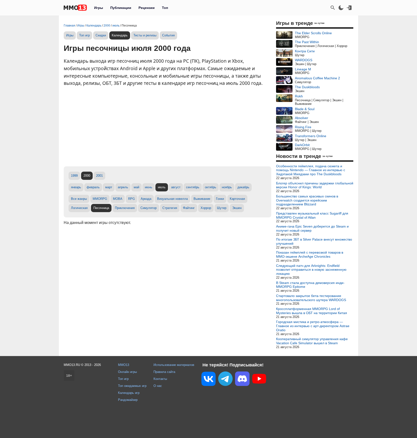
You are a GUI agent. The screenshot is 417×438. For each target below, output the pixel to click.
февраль (93, 187)
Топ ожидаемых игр (132, 386)
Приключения (125, 208)
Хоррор (206, 208)
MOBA (117, 199)
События (168, 35)
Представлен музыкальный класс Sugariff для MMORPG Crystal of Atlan (312, 215)
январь (76, 187)
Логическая (79, 208)
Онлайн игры (127, 372)
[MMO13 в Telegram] (225, 379)
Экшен (237, 208)
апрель (123, 187)
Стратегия (169, 208)
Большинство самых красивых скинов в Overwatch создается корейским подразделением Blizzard (307, 200)
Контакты (160, 379)
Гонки (220, 199)
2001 (99, 175)
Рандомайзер (128, 400)
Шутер (221, 208)
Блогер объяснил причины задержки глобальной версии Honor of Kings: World (314, 185)
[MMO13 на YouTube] (259, 379)
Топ (165, 8)
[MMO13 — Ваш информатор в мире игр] (75, 8)
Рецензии (147, 8)
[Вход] (349, 8)
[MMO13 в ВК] (208, 380)
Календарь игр (128, 393)
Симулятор (148, 208)
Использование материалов (173, 365)
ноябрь (227, 187)
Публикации (120, 8)
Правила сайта (164, 372)
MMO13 (123, 365)
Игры (98, 8)
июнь (148, 187)
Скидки (101, 35)
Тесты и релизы (144, 35)
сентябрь (192, 187)
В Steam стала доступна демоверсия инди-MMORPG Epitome (310, 285)
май (136, 187)
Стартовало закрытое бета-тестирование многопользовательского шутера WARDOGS (311, 298)
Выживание (202, 199)
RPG (131, 199)
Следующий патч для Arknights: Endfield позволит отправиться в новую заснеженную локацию (311, 270)
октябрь (210, 187)
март (108, 187)
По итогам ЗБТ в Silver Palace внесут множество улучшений (314, 241)
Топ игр (84, 35)
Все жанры (79, 199)
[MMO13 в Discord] (242, 379)
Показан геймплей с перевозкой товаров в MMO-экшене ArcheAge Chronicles (309, 254)
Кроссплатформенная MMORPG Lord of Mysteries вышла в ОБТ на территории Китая (311, 311)
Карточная (237, 199)
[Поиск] (333, 8)
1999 (74, 175)
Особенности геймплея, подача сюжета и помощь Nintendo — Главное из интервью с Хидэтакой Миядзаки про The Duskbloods (310, 170)
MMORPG (100, 199)
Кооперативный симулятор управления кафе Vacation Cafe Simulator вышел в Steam (312, 341)
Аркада (146, 199)
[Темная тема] (341, 8)
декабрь (243, 187)
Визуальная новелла (172, 199)
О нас (157, 386)
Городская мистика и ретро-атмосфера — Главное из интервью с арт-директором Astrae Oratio (312, 326)
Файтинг (189, 208)
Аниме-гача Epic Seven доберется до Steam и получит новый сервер (312, 228)
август (176, 187)
